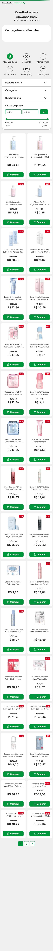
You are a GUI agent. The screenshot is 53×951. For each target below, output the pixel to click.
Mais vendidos (10, 62)
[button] (26, 82)
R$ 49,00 (43, 122)
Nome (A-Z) (26, 74)
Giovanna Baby (19, 3)
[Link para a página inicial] (7, 3)
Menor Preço (43, 62)
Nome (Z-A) (43, 74)
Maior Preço (10, 74)
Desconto (26, 62)
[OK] (44, 111)
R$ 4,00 (9, 122)
